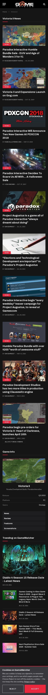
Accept (35, 689)
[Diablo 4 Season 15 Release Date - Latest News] (24, 559)
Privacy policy (29, 681)
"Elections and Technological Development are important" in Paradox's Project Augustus (21, 261)
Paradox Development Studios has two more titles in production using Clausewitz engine (23, 388)
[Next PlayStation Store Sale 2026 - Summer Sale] (10, 648)
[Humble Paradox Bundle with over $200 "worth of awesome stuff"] (24, 332)
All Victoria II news (14, 442)
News (7, 44)
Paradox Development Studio (16, 489)
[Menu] (4, 4)
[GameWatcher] (24, 4)
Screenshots (10, 528)
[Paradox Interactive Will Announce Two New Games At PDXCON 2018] (24, 117)
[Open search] (44, 4)
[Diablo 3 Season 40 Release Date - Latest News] (10, 616)
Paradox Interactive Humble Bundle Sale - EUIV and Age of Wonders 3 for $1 (21, 53)
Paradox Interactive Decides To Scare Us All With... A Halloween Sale (22, 177)
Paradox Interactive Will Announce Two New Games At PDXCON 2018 (24, 134)
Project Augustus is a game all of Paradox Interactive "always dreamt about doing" (23, 219)
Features (8, 523)
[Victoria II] (24, 470)
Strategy (42, 505)
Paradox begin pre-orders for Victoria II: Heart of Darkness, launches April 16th (21, 431)
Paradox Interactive (35, 489)
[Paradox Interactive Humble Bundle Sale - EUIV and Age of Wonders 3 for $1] (24, 35)
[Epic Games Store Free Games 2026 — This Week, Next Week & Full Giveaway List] (10, 630)
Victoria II (24, 486)
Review (7, 518)
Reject (12, 689)
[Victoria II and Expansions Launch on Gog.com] (24, 78)
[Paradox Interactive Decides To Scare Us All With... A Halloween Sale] (24, 159)
